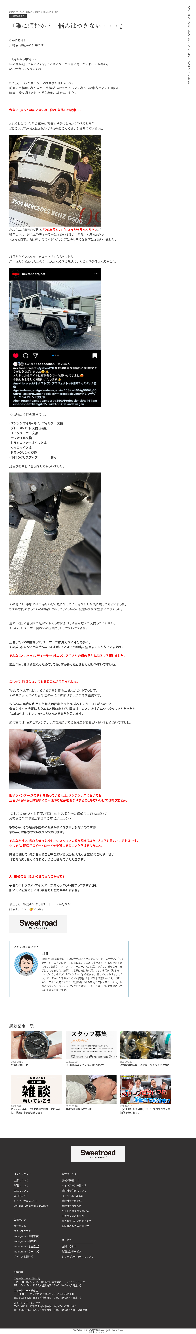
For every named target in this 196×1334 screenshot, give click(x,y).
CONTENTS (189, 44)
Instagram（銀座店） (26, 1241)
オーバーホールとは (72, 1195)
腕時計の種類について (74, 1190)
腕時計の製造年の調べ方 (75, 1226)
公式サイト (20, 1226)
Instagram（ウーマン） (27, 1251)
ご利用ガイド (21, 1195)
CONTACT (189, 80)
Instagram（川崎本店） (27, 1236)
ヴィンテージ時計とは (74, 1185)
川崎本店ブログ (17, 16)
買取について (21, 1190)
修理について (21, 1185)
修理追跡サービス (71, 1251)
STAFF (189, 55)
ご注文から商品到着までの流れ (31, 1206)
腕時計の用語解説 (71, 1201)
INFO (189, 16)
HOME (189, 8)
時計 (91, 1332)
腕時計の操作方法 (71, 1206)
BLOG (189, 33)
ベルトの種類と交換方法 (75, 1211)
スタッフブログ (22, 1231)
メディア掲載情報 (23, 1256)
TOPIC (189, 24)
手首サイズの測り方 (73, 1216)
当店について (21, 1180)
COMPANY (189, 67)
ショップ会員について (26, 1201)
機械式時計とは (70, 1180)
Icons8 (104, 1332)
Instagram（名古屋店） (27, 1246)
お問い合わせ (69, 1246)
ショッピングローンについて (77, 1256)
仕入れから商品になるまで (76, 1221)
